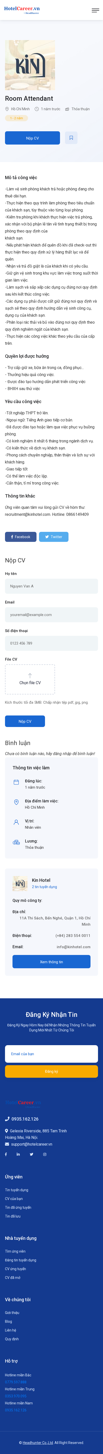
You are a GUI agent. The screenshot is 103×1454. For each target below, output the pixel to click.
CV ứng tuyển (15, 1269)
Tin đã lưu (12, 1216)
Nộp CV (32, 138)
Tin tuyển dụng (16, 1190)
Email (9, 602)
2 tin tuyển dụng (44, 887)
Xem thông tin (51, 962)
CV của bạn (14, 1199)
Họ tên (11, 573)
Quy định (12, 1339)
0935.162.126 (25, 1119)
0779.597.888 (15, 1382)
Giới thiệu (12, 1313)
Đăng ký (51, 1071)
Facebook (22, 537)
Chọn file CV (30, 682)
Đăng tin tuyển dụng (20, 1260)
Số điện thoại (16, 631)
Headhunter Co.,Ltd (38, 1443)
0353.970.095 (15, 1396)
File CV (11, 659)
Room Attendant (29, 98)
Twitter (56, 537)
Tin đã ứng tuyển (18, 1207)
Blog (8, 1321)
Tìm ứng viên (15, 1251)
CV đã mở (12, 1278)
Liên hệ (10, 1330)
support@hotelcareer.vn (31, 1144)
